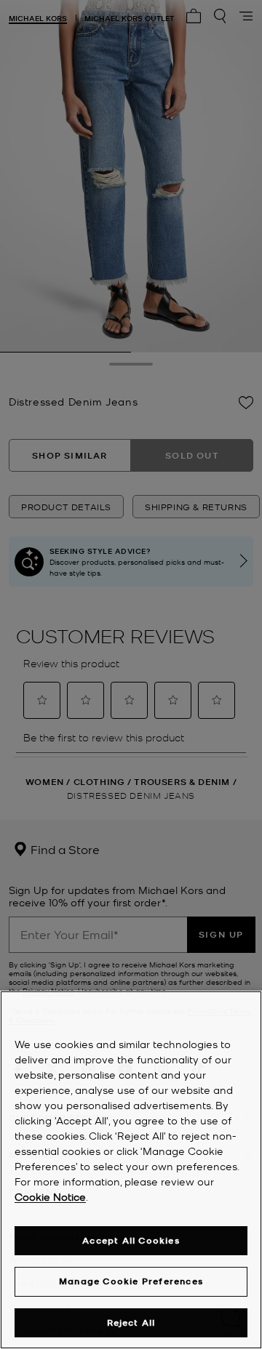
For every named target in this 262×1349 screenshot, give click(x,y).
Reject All (131, 1322)
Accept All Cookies (131, 1240)
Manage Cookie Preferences (131, 1281)
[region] (131, 1170)
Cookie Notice (50, 1196)
